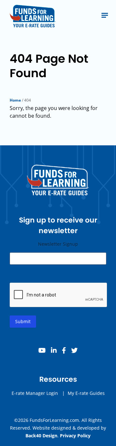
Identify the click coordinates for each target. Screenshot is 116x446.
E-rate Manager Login (35, 393)
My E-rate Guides (86, 393)
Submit (23, 321)
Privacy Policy (75, 435)
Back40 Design (41, 435)
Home (15, 100)
